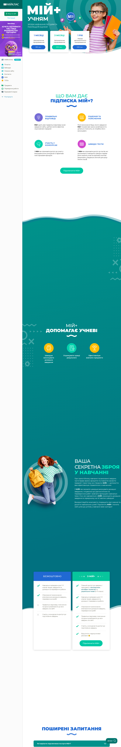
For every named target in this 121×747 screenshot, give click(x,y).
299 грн (59, 47)
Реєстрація (11, 18)
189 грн (38, 47)
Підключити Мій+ (71, 171)
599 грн (80, 47)
